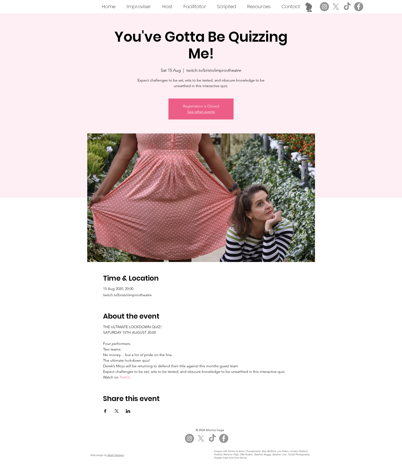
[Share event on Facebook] (105, 411)
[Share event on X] (116, 411)
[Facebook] (358, 6)
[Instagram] (324, 6)
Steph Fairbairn (115, 455)
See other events (201, 111)
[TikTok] (347, 6)
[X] (335, 6)
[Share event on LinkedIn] (128, 411)
